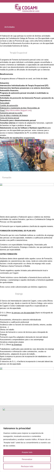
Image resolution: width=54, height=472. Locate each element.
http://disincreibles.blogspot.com (18, 110)
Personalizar (27, 459)
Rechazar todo (27, 466)
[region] (27, 448)
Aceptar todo (27, 452)
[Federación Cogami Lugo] (27, 8)
